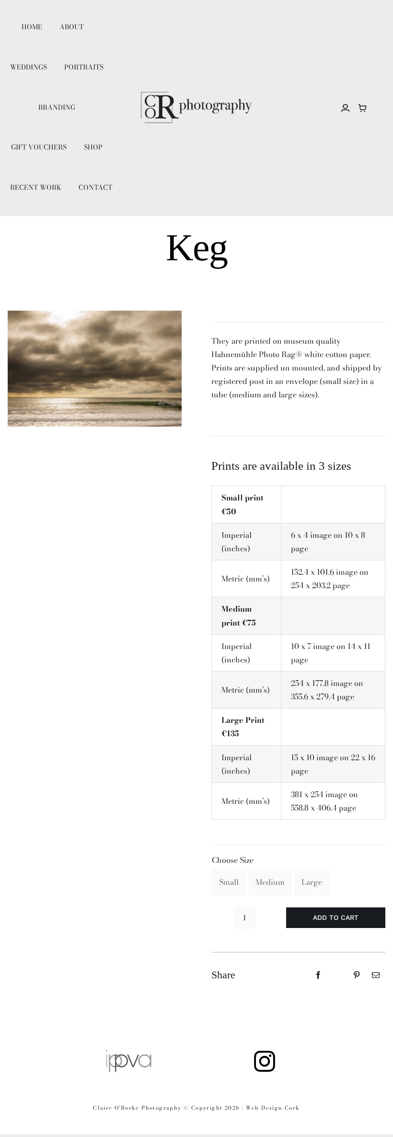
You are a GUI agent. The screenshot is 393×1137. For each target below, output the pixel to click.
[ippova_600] (128, 1052)
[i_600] (264, 1052)
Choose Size (233, 860)
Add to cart (335, 917)
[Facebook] (318, 975)
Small (229, 882)
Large (311, 882)
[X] (337, 975)
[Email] (375, 975)
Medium (270, 882)
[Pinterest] (356, 975)
